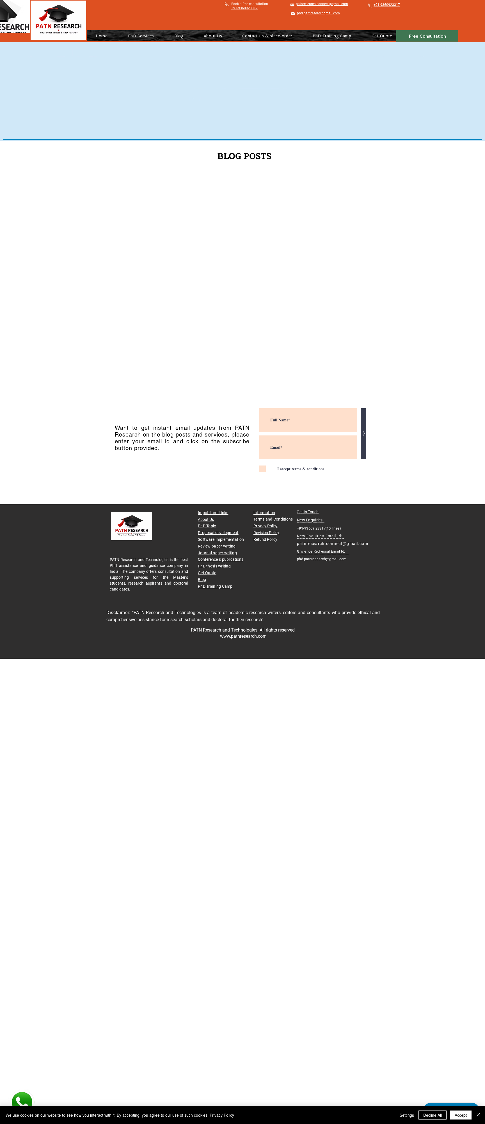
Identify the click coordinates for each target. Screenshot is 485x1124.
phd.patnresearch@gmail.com (322, 559)
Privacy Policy (265, 526)
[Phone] (226, 4)
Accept (461, 1115)
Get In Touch (308, 512)
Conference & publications (220, 559)
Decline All (432, 1115)
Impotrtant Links (213, 512)
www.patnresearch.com (243, 636)
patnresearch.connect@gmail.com (332, 543)
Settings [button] (407, 1115)
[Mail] (292, 4)
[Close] (478, 1115)
